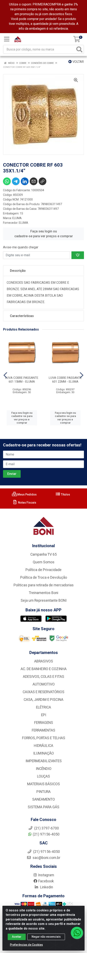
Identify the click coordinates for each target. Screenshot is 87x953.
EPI (43, 715)
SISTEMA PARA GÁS (43, 807)
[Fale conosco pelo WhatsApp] (77, 933)
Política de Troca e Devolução (43, 577)
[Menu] (6, 39)
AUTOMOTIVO (44, 684)
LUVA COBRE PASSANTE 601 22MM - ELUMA (65, 379)
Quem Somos (43, 562)
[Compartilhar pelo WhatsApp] (7, 181)
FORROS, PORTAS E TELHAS (43, 738)
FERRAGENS (43, 723)
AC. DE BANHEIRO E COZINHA (44, 669)
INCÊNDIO (43, 769)
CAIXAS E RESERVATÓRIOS (43, 692)
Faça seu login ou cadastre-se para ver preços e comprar (43, 233)
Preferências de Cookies (26, 944)
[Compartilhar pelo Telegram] (16, 181)
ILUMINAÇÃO (43, 753)
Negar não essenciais (46, 936)
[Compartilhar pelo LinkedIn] (25, 181)
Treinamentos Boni (43, 593)
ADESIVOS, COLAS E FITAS (43, 677)
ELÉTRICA (43, 707)
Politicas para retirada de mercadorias (44, 585)
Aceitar (16, 936)
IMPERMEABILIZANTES (43, 761)
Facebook (46, 881)
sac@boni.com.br (46, 858)
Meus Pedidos (27, 494)
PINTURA (43, 792)
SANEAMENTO (43, 799)
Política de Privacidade (43, 570)
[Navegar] (5, 375)
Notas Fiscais (26, 502)
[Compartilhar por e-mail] (33, 181)
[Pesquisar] (79, 49)
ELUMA (17, 218)
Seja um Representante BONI (44, 600)
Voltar (78, 62)
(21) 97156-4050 (46, 834)
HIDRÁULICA (43, 746)
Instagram (46, 875)
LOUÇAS (43, 776)
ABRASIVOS (43, 661)
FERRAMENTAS (43, 730)
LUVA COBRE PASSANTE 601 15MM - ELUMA (21, 379)
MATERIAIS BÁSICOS (43, 784)
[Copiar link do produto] (42, 181)
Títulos (65, 494)
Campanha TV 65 (43, 554)
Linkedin (46, 887)
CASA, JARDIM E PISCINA (43, 700)
